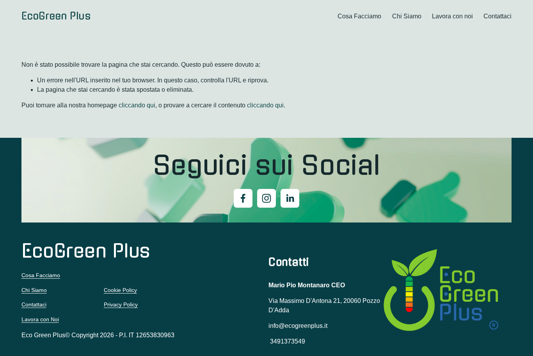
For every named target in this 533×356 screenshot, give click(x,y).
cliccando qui (137, 105)
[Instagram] (266, 198)
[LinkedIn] (290, 198)
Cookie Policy (120, 290)
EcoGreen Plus (56, 16)
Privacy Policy (121, 304)
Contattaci (497, 16)
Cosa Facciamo (359, 16)
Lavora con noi (452, 16)
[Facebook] (243, 198)
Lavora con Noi (40, 319)
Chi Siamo (406, 16)
